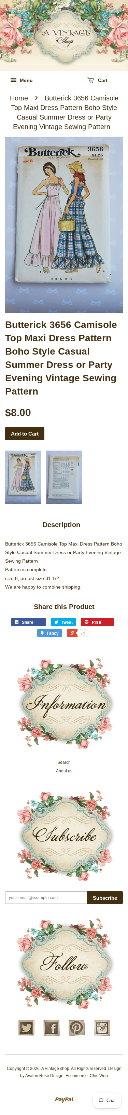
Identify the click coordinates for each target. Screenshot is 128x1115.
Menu (25, 80)
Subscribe (105, 898)
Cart (102, 80)
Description (61, 524)
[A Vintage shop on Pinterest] (76, 1035)
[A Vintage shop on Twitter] (26, 1035)
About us (64, 771)
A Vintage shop (55, 1068)
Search (64, 762)
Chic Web (99, 1075)
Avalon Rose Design (44, 1075)
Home (19, 98)
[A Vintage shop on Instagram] (102, 1035)
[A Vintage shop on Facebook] (51, 1035)
